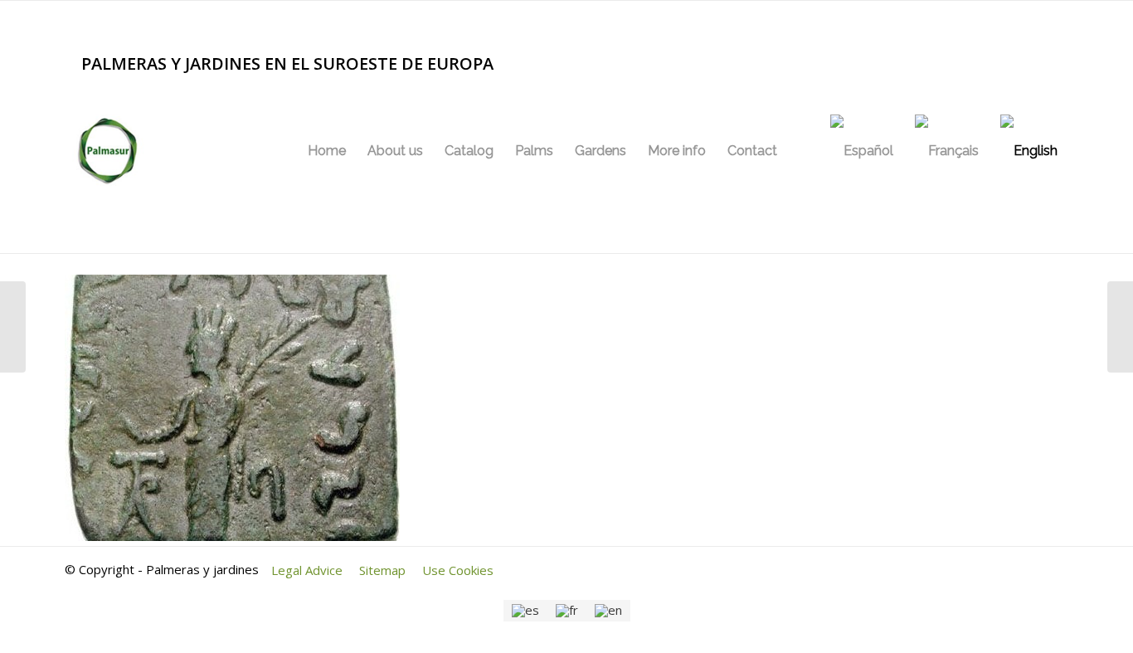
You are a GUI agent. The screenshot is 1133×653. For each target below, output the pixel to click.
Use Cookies (458, 570)
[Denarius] (13, 327)
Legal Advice (307, 570)
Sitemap (382, 570)
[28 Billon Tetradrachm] (1120, 327)
